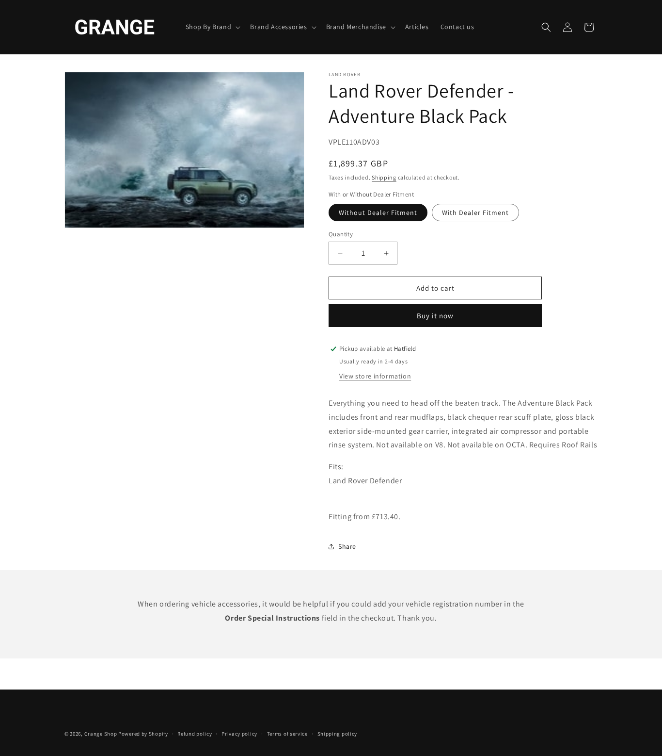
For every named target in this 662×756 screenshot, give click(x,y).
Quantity (341, 234)
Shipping (384, 177)
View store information (375, 376)
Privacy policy (239, 733)
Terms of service (287, 733)
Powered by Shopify (143, 733)
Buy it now (435, 315)
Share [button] (347, 546)
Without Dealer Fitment (378, 212)
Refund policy (194, 733)
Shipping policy (337, 733)
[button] (212, 26)
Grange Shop (100, 733)
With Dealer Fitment (475, 212)
